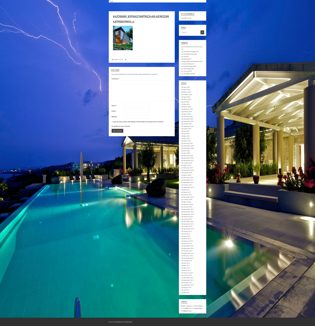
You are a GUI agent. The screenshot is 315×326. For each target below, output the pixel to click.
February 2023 (188, 109)
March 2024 (187, 99)
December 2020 (188, 146)
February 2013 (188, 256)
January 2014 (187, 243)
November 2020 (188, 148)
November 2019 (188, 160)
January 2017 (187, 195)
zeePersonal (128, 322)
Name (114, 106)
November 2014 (188, 224)
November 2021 (188, 121)
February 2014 (188, 241)
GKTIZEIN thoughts (189, 52)
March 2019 (187, 165)
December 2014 (188, 221)
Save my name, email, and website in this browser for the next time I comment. (138, 122)
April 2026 (186, 89)
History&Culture (188, 54)
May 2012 (186, 265)
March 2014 (187, 239)
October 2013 (187, 251)
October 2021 (187, 124)
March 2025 (187, 92)
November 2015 (188, 212)
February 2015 (188, 217)
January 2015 (187, 219)
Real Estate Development (191, 61)
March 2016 (187, 202)
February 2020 (188, 156)
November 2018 (188, 170)
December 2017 (188, 180)
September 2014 (188, 229)
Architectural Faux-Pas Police (192, 47)
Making (185, 59)
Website (114, 117)
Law (184, 56)
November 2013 (188, 248)
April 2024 (186, 97)
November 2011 (188, 280)
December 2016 (188, 197)
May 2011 (186, 292)
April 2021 (186, 138)
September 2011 (188, 285)
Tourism (186, 71)
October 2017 (187, 185)
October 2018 (187, 173)
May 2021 (186, 136)
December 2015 (188, 209)
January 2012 (187, 275)
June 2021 (186, 134)
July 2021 (186, 131)
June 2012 (186, 263)
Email (114, 111)
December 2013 (188, 246)
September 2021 (188, 126)
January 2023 (187, 111)
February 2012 (188, 273)
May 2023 (186, 104)
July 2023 (186, 102)
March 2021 (187, 141)
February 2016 (188, 204)
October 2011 (187, 283)
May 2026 (186, 87)
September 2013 (188, 253)
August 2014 (187, 231)
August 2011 (187, 287)
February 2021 (188, 143)
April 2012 (186, 268)
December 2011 (188, 278)
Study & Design (188, 66)
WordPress (119, 322)
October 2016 (187, 199)
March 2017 (187, 192)
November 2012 (188, 258)
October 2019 (187, 163)
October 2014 (187, 226)
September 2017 (188, 187)
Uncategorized (188, 73)
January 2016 (187, 207)
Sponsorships (187, 64)
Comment (115, 79)
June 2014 (186, 234)
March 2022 (187, 114)
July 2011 (186, 290)
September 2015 (188, 214)
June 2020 (186, 151)
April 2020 (186, 153)
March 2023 (187, 107)
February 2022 (188, 116)
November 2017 (188, 182)
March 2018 (187, 175)
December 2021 (188, 119)
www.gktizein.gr (186, 18)
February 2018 (188, 177)
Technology (187, 69)
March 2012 (187, 270)
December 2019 (188, 158)
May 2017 (186, 190)
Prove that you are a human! (121, 126)
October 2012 (187, 261)
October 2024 (187, 94)
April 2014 (186, 236)
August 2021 (187, 129)
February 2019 (188, 168)
